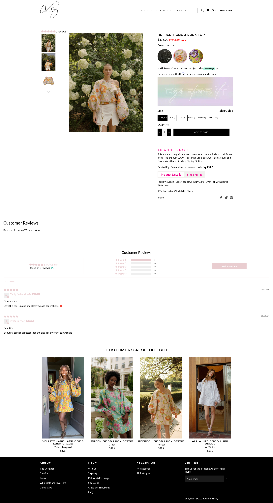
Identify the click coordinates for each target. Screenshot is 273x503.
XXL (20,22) (213, 118)
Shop (144, 10)
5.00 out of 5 (51, 264)
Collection (163, 10)
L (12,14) (191, 118)
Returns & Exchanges (99, 478)
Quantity (163, 124)
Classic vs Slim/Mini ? (99, 487)
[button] (48, 31)
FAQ (90, 492)
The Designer (47, 468)
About (189, 10)
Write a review (32, 230)
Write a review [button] (229, 266)
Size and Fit (194, 174)
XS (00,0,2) (162, 118)
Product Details (171, 174)
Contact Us (46, 487)
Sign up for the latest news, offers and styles (205, 470)
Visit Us (92, 468)
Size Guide (226, 110)
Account (225, 10)
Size (160, 110)
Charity (44, 473)
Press (178, 10)
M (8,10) (182, 118)
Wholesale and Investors (53, 482)
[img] (11, 289)
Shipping (92, 473)
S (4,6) (172, 118)
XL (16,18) (202, 118)
